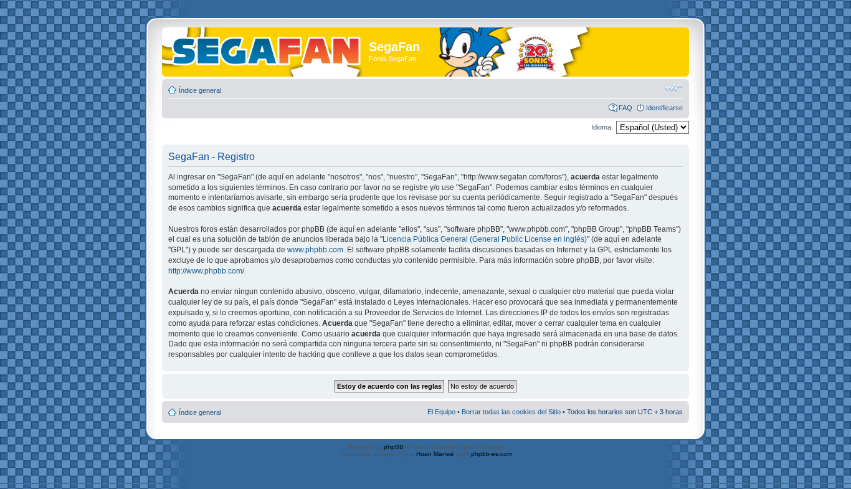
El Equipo (441, 411)
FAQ (625, 108)
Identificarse (664, 108)
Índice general (200, 90)
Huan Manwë (435, 453)
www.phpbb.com (315, 249)
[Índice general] (267, 49)
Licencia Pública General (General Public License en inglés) (485, 239)
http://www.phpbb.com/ (206, 271)
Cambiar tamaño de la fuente (674, 87)
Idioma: (602, 127)
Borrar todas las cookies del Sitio (511, 411)
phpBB (394, 447)
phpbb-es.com (491, 453)
